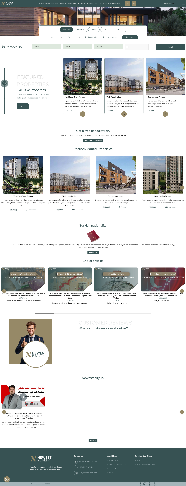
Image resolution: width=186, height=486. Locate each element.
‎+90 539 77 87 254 (86, 467)
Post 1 (139, 460)
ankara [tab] (120, 30)
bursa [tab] (93, 30)
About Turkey (78, 3)
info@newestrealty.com (88, 473)
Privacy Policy (114, 460)
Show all (93, 440)
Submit (170, 47)
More (22, 106)
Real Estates (49, 3)
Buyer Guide (88, 3)
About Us (97, 3)
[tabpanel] (93, 37)
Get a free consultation (93, 140)
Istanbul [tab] (66, 30)
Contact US (167, 3)
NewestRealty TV (116, 3)
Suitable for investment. (146, 464)
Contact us (105, 3)
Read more (31, 210)
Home (41, 3)
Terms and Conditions (117, 464)
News (111, 473)
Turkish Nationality (65, 3)
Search (131, 37)
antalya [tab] (107, 30)
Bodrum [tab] (80, 30)
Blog (56, 3)
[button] (182, 187)
